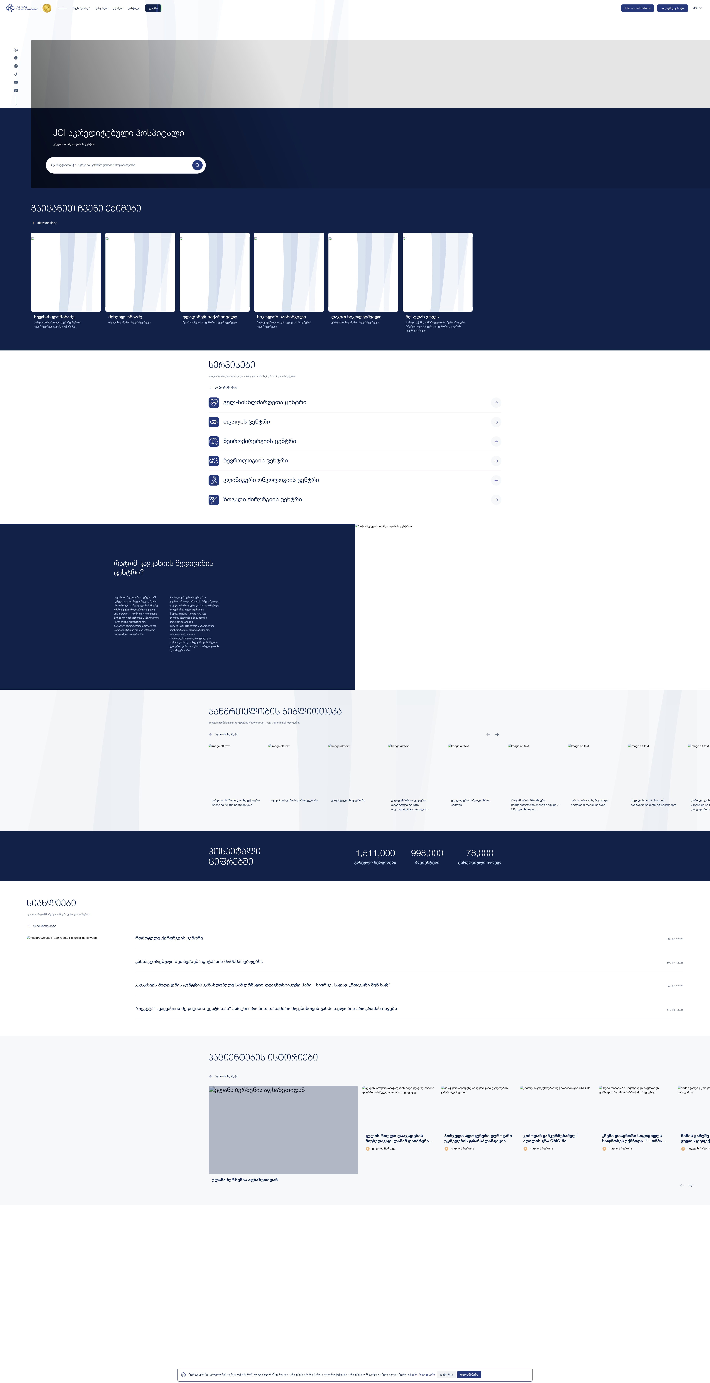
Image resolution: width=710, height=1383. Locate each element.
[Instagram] (16, 66)
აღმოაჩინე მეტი (226, 387)
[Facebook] (16, 58)
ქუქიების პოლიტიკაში (421, 1374)
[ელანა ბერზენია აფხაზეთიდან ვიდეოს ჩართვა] (246, 1119)
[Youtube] (16, 82)
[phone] (16, 50)
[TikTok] (16, 74)
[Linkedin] (16, 90)
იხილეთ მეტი (47, 222)
